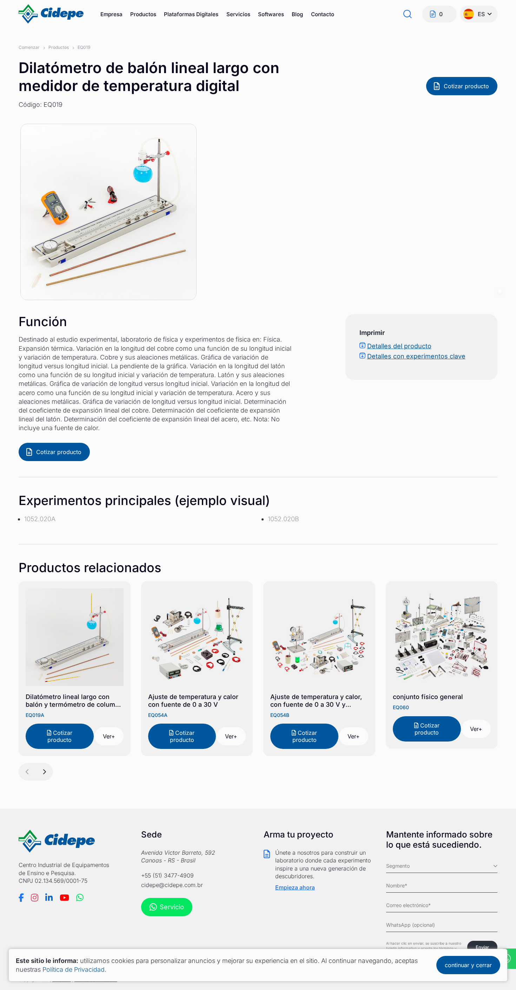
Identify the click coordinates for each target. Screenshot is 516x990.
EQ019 (84, 47)
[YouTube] (64, 897)
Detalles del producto (399, 346)
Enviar (482, 947)
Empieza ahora (295, 887)
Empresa (111, 14)
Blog (297, 14)
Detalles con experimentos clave (416, 356)
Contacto (322, 14)
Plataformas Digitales (191, 14)
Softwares (271, 14)
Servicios (238, 14)
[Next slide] (44, 772)
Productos (143, 14)
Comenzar (29, 47)
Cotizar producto (466, 86)
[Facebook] (21, 897)
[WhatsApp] (80, 897)
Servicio (172, 907)
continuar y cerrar (468, 965)
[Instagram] (34, 897)
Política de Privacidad (73, 969)
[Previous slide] (27, 772)
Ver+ (109, 736)
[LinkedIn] (49, 897)
